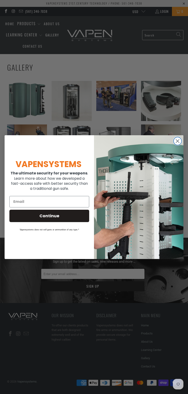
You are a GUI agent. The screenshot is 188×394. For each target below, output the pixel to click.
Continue (49, 216)
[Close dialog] (178, 141)
